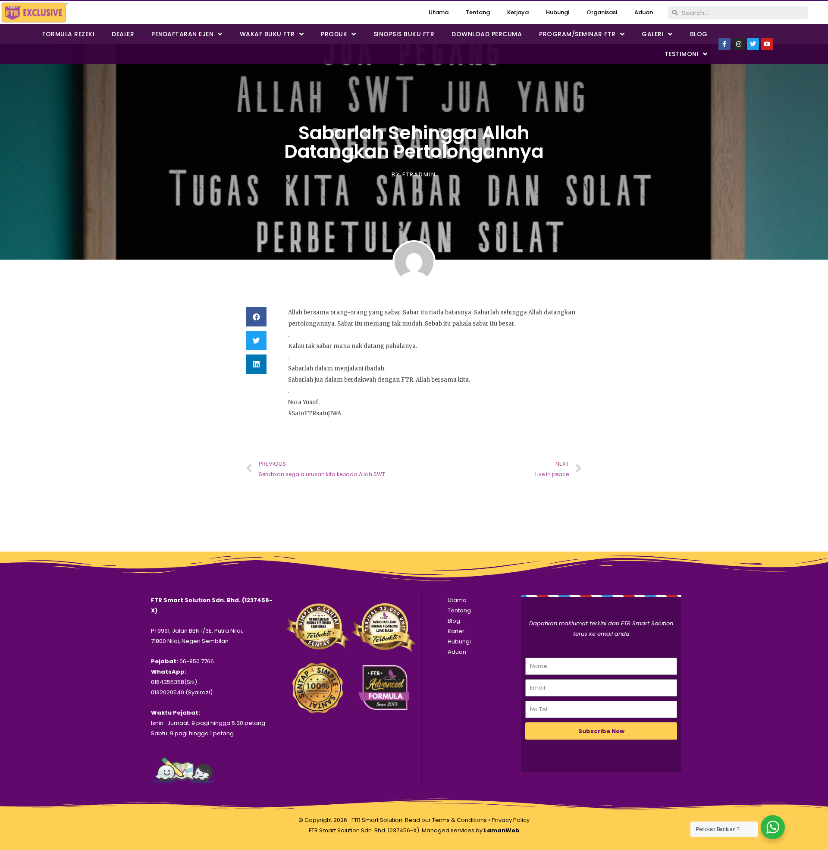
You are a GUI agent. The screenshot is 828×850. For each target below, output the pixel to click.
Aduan (643, 12)
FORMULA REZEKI (68, 34)
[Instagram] (739, 44)
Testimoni (682, 54)
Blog (699, 34)
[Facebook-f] (724, 44)
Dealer (123, 34)
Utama (438, 12)
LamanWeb (502, 830)
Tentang (478, 12)
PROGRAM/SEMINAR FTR (577, 34)
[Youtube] (767, 44)
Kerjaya (518, 12)
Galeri (653, 34)
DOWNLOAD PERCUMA (487, 34)
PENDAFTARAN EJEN (182, 34)
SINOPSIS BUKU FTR (404, 34)
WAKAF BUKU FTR (267, 34)
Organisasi (601, 12)
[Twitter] (753, 44)
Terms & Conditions (459, 820)
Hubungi (557, 12)
